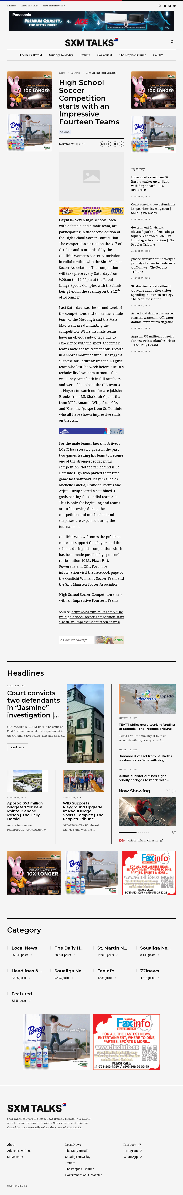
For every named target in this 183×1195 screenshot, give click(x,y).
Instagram (130, 1151)
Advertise (11, 5)
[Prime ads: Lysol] (29, 90)
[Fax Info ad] (149, 873)
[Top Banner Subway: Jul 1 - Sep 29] (91, 21)
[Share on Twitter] (115, 143)
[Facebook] (165, 5)
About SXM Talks (29, 5)
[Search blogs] (160, 6)
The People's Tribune (79, 1169)
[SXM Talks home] (91, 42)
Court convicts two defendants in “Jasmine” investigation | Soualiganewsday (153, 208)
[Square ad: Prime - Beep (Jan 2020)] (91, 873)
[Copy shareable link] (102, 143)
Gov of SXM (104, 55)
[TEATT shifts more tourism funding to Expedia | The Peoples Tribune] (147, 699)
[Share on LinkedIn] (121, 143)
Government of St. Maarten (83, 1175)
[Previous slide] (168, 791)
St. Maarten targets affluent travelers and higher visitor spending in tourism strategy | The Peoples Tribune (153, 292)
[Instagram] (169, 5)
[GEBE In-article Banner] (91, 431)
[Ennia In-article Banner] (91, 640)
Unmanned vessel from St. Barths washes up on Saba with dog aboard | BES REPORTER (150, 183)
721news (75, 72)
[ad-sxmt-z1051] (29, 132)
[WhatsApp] (174, 5)
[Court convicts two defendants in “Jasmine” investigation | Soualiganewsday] (85, 723)
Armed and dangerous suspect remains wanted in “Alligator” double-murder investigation (153, 317)
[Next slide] (174, 791)
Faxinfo (85, 55)
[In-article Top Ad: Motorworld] (91, 211)
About (11, 1145)
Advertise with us (19, 1151)
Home (62, 72)
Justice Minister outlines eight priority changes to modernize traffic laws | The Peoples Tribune (153, 265)
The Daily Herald (31, 55)
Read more (19, 747)
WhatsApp (130, 1157)
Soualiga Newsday (61, 55)
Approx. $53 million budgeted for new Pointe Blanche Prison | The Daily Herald (153, 340)
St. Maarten (15, 1157)
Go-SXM (158, 55)
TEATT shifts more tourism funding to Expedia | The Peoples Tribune (147, 727)
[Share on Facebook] (108, 143)
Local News (73, 1145)
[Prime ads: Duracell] (34, 873)
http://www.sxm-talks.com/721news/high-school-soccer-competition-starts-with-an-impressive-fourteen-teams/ (91, 617)
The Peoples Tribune (132, 55)
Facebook (129, 1145)
